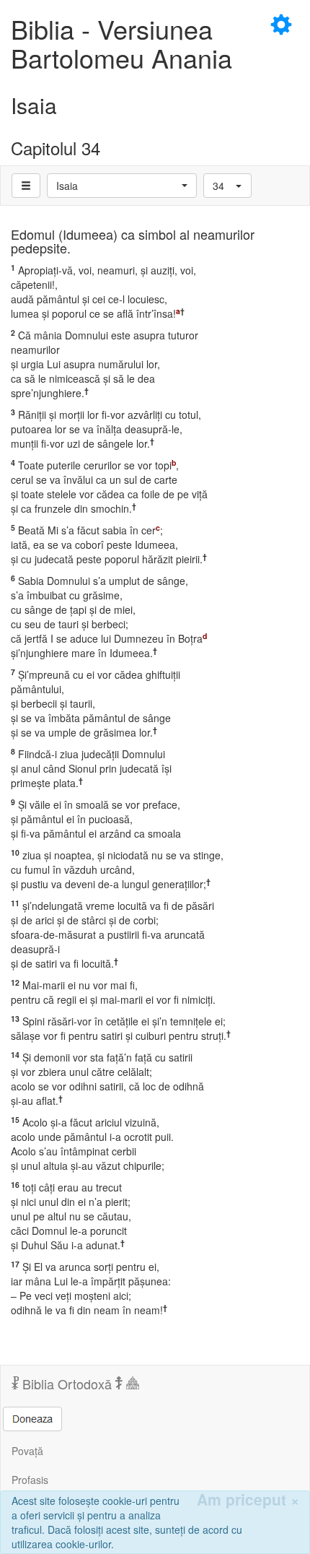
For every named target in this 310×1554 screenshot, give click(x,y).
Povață (27, 1451)
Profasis (30, 1479)
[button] (122, 185)
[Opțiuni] (26, 185)
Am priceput (248, 1499)
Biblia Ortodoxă (67, 1383)
